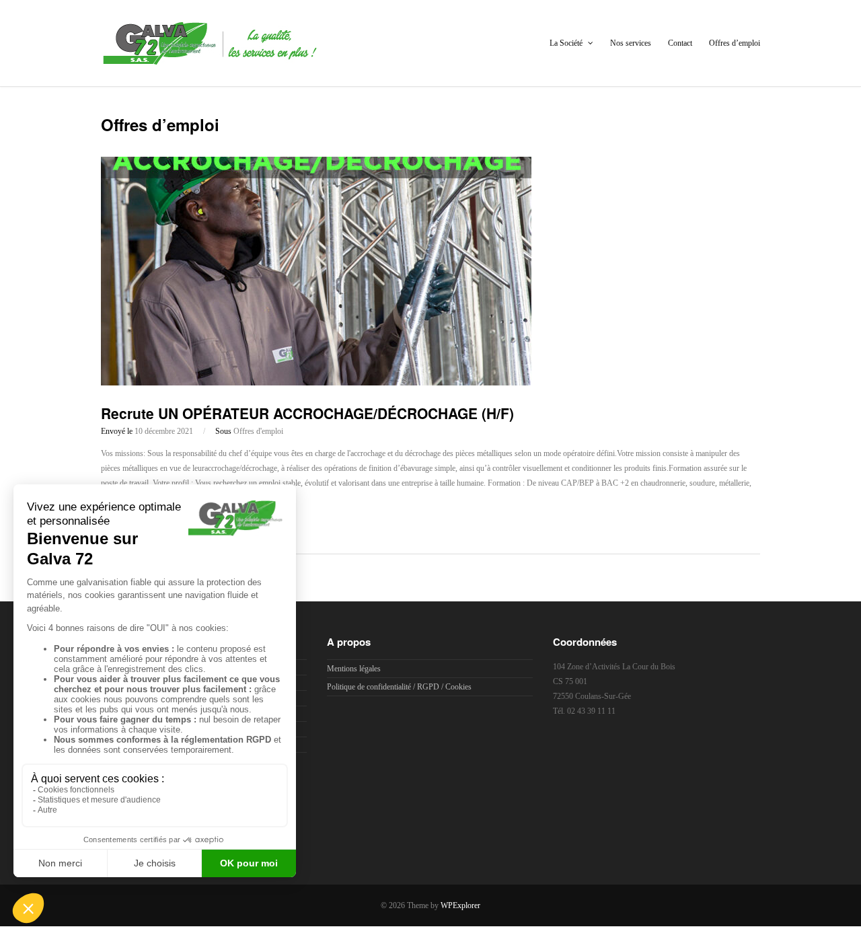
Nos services (630, 43)
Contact (680, 43)
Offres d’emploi (734, 43)
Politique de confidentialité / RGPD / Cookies (399, 687)
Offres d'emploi (258, 431)
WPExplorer (460, 905)
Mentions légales (354, 668)
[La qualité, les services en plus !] (209, 58)
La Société (567, 43)
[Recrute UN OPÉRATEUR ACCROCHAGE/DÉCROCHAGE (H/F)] (316, 382)
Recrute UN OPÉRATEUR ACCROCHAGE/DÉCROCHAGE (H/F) (307, 413)
